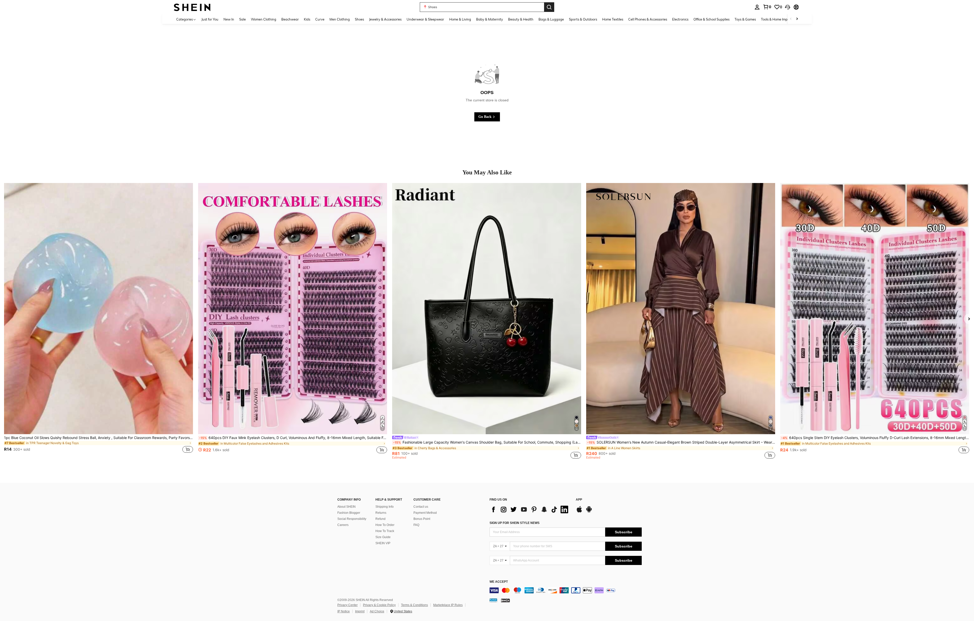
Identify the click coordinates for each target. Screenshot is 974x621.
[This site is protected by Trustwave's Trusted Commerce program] (493, 600)
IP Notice (343, 611)
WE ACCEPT (499, 581)
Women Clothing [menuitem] (263, 19)
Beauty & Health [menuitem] (520, 19)
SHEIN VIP (382, 543)
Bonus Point (421, 519)
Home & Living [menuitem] (460, 19)
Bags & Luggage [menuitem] (551, 19)
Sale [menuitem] (242, 19)
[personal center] (757, 7)
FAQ (416, 525)
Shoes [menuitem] (359, 19)
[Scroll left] (791, 19)
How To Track (384, 531)
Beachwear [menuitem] (290, 19)
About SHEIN (346, 506)
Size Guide (383, 537)
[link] (767, 7)
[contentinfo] (566, 590)
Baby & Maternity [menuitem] (489, 19)
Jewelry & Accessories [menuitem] (385, 19)
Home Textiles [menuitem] (612, 19)
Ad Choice (377, 611)
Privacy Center (347, 605)
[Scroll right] (797, 19)
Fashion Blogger (348, 513)
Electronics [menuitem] (680, 19)
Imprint (359, 611)
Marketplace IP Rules (448, 605)
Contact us (420, 506)
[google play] (589, 512)
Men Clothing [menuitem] (339, 19)
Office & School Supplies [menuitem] (711, 19)
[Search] (549, 7)
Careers (343, 525)
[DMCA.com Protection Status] (505, 600)
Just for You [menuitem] (209, 19)
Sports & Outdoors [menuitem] (583, 19)
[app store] (579, 512)
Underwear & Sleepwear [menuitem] (425, 19)
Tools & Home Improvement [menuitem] (781, 19)
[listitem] (98, 321)
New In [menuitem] (228, 19)
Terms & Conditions (414, 605)
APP (579, 499)
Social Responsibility (351, 519)
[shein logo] (192, 7)
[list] (530, 509)
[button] (788, 7)
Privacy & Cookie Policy (379, 605)
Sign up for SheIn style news (515, 523)
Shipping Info (384, 506)
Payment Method (425, 513)
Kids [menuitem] (307, 19)
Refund (380, 519)
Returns (380, 513)
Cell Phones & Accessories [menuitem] (647, 19)
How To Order (384, 525)
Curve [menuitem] (319, 19)
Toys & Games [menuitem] (745, 19)
